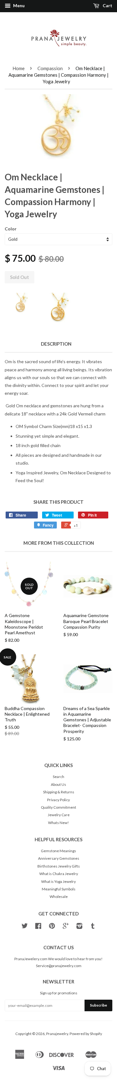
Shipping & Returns (58, 792)
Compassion (50, 68)
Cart (107, 5)
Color (11, 228)
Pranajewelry (57, 1033)
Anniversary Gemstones (58, 858)
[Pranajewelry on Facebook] (38, 927)
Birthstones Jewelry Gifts (58, 866)
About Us (58, 784)
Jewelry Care (59, 814)
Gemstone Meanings (58, 850)
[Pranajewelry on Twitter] (25, 927)
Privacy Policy (58, 799)
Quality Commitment (58, 807)
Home (18, 68)
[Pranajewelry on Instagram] (79, 927)
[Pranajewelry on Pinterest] (52, 927)
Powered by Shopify (86, 1033)
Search (58, 776)
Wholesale (59, 896)
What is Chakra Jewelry (58, 873)
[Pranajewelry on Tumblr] (93, 927)
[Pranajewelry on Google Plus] (65, 927)
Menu (18, 5)
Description (56, 344)
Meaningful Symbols (59, 889)
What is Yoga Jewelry (58, 881)
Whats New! (58, 822)
